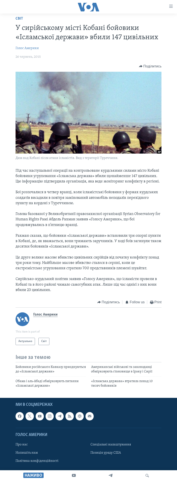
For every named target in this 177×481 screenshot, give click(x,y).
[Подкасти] (80, 416)
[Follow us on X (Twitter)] (29, 416)
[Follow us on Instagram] (50, 416)
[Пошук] (147, 475)
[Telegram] (110, 475)
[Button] (150, 66)
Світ (19, 19)
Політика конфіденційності (37, 461)
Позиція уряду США (105, 453)
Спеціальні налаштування (110, 444)
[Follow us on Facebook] (20, 416)
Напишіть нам (27, 453)
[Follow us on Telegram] (59, 416)
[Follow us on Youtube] (40, 416)
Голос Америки (27, 48)
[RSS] (69, 416)
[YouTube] (74, 475)
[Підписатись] (89, 416)
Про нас (22, 444)
